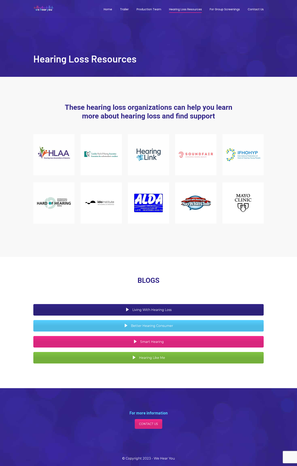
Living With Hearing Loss (152, 310)
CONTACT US (148, 424)
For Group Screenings (225, 9)
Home (108, 9)
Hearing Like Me (151, 358)
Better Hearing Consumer (151, 326)
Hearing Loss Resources (185, 9)
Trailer (124, 9)
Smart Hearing (151, 342)
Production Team (149, 9)
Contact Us (256, 9)
